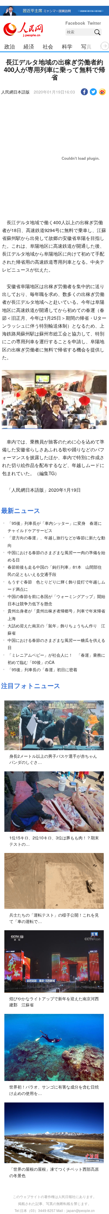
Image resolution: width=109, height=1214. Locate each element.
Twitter (94, 23)
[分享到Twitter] (93, 91)
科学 (67, 46)
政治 (9, 46)
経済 (29, 46)
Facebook (75, 23)
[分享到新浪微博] (102, 91)
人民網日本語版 (15, 92)
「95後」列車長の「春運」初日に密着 (42, 669)
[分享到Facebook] (84, 91)
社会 (48, 46)
